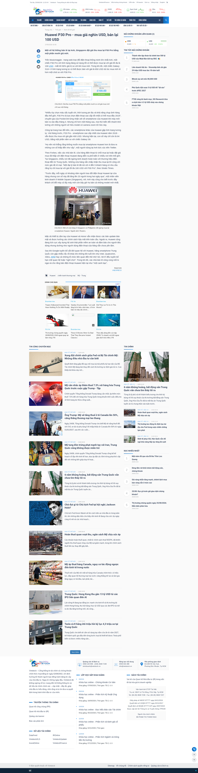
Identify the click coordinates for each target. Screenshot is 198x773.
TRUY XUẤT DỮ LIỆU (142, 25)
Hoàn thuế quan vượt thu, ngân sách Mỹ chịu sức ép (93, 534)
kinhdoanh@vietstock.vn (91, 666)
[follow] (30, 771)
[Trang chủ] (39, 663)
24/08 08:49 (81, 531)
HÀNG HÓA (92, 20)
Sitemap (111, 766)
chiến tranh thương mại (66, 275)
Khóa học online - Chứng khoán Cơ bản (97, 682)
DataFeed (33, 735)
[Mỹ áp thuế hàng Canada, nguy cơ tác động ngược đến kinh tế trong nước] (45, 573)
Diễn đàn (132, 2)
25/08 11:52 (81, 382)
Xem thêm (75, 652)
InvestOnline (34, 743)
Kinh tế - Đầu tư (129, 384)
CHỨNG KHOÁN (49, 20)
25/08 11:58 (135, 81)
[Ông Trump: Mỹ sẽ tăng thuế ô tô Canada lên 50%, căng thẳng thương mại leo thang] (45, 423)
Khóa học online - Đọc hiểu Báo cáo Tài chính (100, 710)
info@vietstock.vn (125, 666)
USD (51, 66)
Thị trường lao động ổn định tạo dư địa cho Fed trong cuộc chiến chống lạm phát (152, 427)
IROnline (56, 735)
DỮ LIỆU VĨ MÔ (59, 25)
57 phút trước (135, 61)
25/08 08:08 (81, 442)
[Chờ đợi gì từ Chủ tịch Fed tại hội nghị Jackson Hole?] (45, 513)
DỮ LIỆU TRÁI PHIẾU (114, 25)
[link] (160, 19)
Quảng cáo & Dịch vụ (159, 766)
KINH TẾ (101, 20)
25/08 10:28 (81, 412)
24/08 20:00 (135, 508)
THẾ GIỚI (109, 20)
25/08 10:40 (135, 485)
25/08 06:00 (135, 497)
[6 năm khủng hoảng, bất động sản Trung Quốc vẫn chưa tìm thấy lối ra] (45, 483)
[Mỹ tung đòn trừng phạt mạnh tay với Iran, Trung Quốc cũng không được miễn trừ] (45, 453)
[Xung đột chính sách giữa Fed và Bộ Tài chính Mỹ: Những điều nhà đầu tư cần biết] (45, 364)
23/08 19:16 (81, 561)
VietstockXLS (34, 739)
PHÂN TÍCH (132, 20)
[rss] (167, 2)
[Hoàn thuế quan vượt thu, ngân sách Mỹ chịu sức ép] (45, 543)
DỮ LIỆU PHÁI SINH (100, 25)
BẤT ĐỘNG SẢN (72, 20)
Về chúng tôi (121, 766)
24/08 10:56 (81, 501)
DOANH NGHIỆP (60, 20)
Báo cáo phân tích (36, 721)
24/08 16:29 (81, 472)
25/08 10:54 (135, 462)
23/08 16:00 (81, 621)
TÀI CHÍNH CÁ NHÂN (120, 20)
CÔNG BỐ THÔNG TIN (47, 25)
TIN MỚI (39, 20)
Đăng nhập (154, 2)
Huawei (52, 275)
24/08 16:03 (135, 93)
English (162, 2)
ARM (53, 257)
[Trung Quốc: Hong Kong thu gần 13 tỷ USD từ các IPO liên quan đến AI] (45, 602)
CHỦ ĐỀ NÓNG (34, 25)
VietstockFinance (104, 2)
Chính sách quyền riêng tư (138, 766)
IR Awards (140, 2)
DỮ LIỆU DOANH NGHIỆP (85, 25)
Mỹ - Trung (82, 275)
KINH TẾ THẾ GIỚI (70, 352)
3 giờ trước (81, 352)
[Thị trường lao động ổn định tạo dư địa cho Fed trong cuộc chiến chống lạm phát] (129, 424)
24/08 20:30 (135, 473)
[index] (61, 10)
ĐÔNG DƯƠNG (143, 20)
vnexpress (117, 270)
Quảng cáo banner (36, 716)
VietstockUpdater (60, 739)
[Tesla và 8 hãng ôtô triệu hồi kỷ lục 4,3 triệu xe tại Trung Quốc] (45, 632)
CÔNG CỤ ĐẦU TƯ (127, 25)
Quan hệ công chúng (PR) (39, 707)
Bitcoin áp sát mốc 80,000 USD (144, 79)
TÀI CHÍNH (83, 20)
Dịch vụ (147, 2)
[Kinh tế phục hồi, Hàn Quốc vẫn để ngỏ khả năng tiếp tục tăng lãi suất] (129, 439)
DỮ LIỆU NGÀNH (70, 25)
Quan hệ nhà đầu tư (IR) (39, 711)
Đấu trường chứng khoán (119, 2)
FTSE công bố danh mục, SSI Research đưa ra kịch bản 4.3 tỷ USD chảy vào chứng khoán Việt (150, 102)
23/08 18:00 (81, 591)
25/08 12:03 (135, 73)
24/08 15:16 (135, 108)
